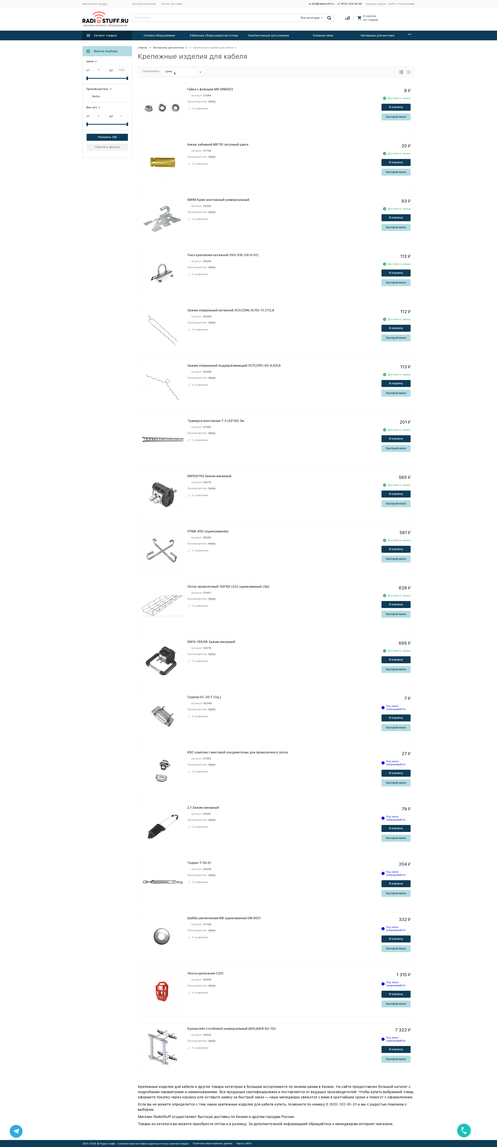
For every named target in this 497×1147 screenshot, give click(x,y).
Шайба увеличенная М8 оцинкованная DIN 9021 (224, 918)
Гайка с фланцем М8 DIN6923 (210, 89)
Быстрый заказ (396, 116)
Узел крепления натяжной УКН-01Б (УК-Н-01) (223, 255)
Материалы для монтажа (377, 35)
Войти (392, 3)
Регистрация (406, 3)
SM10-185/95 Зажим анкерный (211, 642)
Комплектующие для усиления (268, 35)
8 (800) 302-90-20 (341, 1104)
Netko (212, 101)
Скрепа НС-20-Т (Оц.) (204, 697)
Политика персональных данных (212, 1143)
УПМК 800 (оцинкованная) (208, 531)
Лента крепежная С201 (205, 973)
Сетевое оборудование (159, 35)
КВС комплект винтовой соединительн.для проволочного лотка (237, 752)
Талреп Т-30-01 (199, 863)
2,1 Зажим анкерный (203, 807)
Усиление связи (323, 35)
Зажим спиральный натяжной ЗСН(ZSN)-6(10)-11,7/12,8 (230, 310)
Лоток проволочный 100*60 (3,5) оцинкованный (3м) (228, 586)
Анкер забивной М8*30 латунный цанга (217, 144)
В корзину (396, 107)
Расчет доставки (172, 3)
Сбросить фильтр (107, 147)
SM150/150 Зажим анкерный (209, 476)
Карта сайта (244, 1143)
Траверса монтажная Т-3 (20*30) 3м (215, 421)
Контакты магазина (144, 3)
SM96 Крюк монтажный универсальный (218, 200)
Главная (142, 47)
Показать (104, 137)
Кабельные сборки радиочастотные (214, 35)
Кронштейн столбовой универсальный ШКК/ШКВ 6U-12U (231, 1028)
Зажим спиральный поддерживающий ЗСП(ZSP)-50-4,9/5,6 (234, 365)
